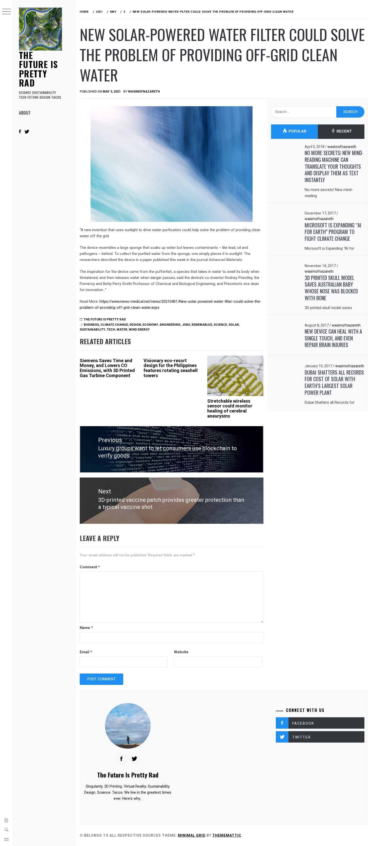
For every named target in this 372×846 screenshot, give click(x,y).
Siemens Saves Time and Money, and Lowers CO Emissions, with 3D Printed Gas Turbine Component (107, 368)
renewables (202, 325)
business (91, 325)
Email (86, 652)
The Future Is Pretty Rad (38, 69)
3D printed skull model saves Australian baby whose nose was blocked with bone (331, 288)
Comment (90, 567)
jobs (186, 325)
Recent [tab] (344, 131)
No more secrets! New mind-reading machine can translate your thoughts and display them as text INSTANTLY (334, 166)
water (122, 329)
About (25, 113)
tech (111, 329)
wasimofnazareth (144, 91)
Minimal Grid (191, 835)
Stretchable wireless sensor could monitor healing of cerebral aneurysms (229, 408)
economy (150, 325)
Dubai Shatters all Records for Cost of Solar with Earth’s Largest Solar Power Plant (334, 382)
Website (181, 652)
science (220, 325)
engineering (170, 325)
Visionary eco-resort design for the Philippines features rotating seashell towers (170, 368)
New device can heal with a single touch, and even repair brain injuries (333, 338)
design (135, 325)
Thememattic (226, 835)
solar (234, 325)
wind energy (139, 329)
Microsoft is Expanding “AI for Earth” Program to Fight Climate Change (333, 231)
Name (86, 627)
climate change (114, 325)
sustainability (92, 329)
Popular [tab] (296, 131)
